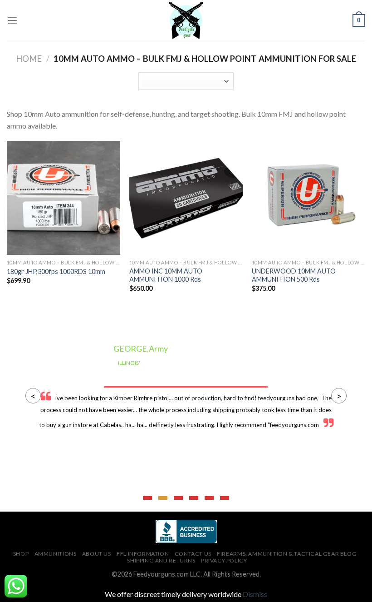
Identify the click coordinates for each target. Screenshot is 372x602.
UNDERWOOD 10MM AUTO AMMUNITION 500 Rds (294, 275)
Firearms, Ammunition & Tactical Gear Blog (287, 553)
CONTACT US (193, 553)
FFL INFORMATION (143, 553)
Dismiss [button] (255, 594)
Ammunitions (55, 553)
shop (21, 553)
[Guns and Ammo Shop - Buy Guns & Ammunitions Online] (186, 20)
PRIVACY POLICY (224, 560)
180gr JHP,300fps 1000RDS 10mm (56, 271)
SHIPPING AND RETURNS (161, 560)
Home (29, 59)
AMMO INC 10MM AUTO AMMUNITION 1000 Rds (165, 275)
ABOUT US (96, 553)
